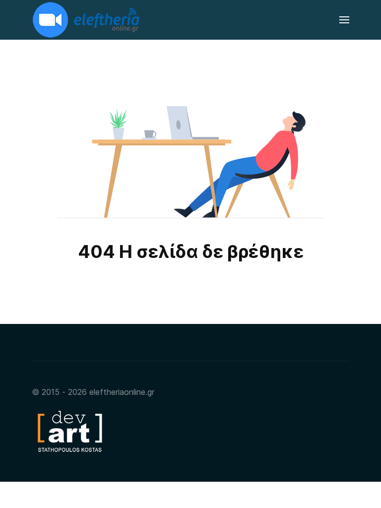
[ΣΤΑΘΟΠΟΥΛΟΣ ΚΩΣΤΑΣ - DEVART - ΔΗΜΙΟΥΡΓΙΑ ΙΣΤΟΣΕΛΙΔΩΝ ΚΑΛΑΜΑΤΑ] (69, 431)
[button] (344, 20)
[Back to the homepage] (87, 20)
